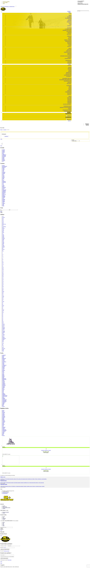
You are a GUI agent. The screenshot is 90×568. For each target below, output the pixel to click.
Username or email (3, 545)
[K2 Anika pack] (46, 441)
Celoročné (4, 129)
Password (2, 547)
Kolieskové (6, 136)
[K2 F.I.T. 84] (46, 460)
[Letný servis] (69, 115)
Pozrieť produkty (2, 487)
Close (1, 145)
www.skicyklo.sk (4, 493)
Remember (9, 545)
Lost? (5, 547)
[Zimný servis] (69, 119)
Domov (1, 129)
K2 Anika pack (46, 451)
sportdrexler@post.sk (5, 492)
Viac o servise (2, 479)
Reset (1, 211)
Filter (1, 212)
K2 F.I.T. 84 (46, 470)
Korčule (49, 450)
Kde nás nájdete (2, 483)
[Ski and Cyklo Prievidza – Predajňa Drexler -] (3, 10)
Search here (2, 527)
